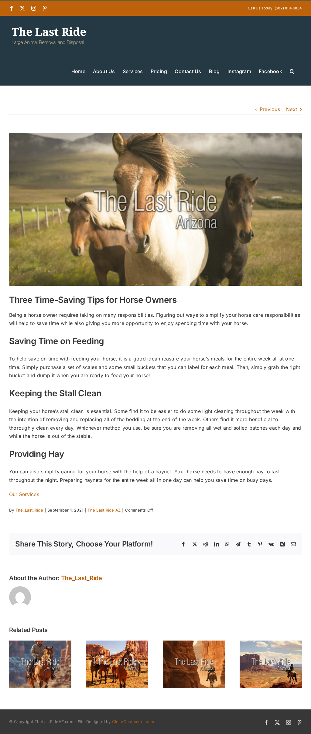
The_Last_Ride (29, 510)
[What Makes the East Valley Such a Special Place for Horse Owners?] (271, 644)
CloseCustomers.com (133, 721)
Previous (270, 109)
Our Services (24, 494)
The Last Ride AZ (104, 510)
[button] (292, 70)
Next (291, 109)
